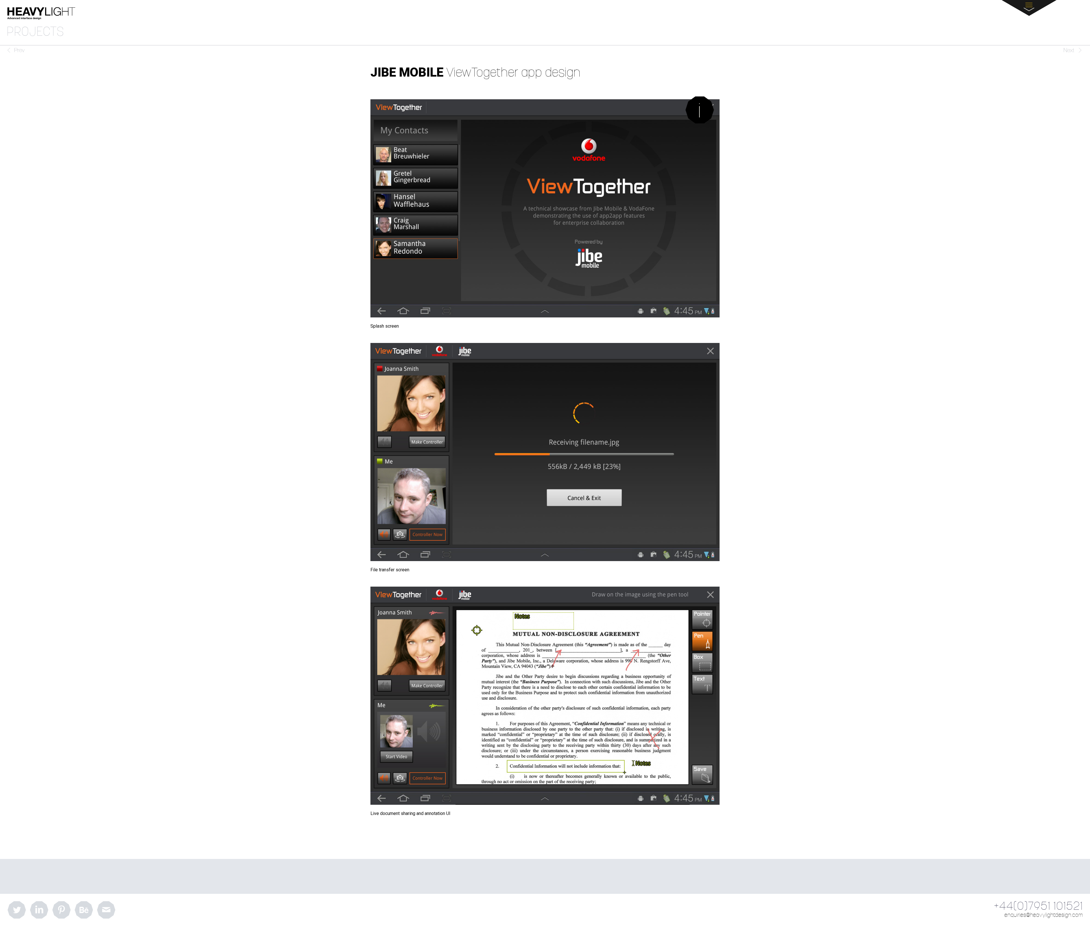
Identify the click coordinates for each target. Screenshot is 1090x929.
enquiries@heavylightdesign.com (1043, 915)
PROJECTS (35, 32)
